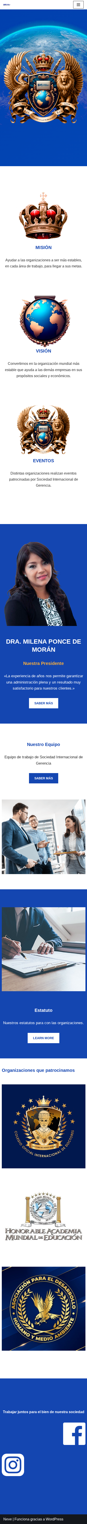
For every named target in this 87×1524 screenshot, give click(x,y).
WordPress (54, 1519)
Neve (7, 1519)
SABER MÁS (43, 703)
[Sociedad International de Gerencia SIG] (6, 5)
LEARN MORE (43, 1038)
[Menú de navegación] (78, 5)
